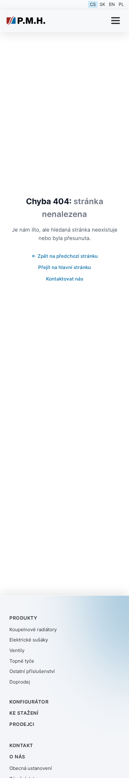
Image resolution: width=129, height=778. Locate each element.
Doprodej (19, 682)
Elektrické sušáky (28, 640)
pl (121, 4)
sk (102, 4)
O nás (17, 757)
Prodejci (21, 724)
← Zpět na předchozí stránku (65, 256)
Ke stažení (23, 713)
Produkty (23, 618)
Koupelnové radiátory (33, 629)
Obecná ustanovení (30, 768)
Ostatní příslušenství (32, 671)
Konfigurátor (29, 702)
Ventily (16, 650)
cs (93, 4)
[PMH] (26, 21)
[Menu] (115, 20)
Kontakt (21, 745)
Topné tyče (21, 661)
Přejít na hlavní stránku (64, 267)
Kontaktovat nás (64, 279)
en (112, 4)
